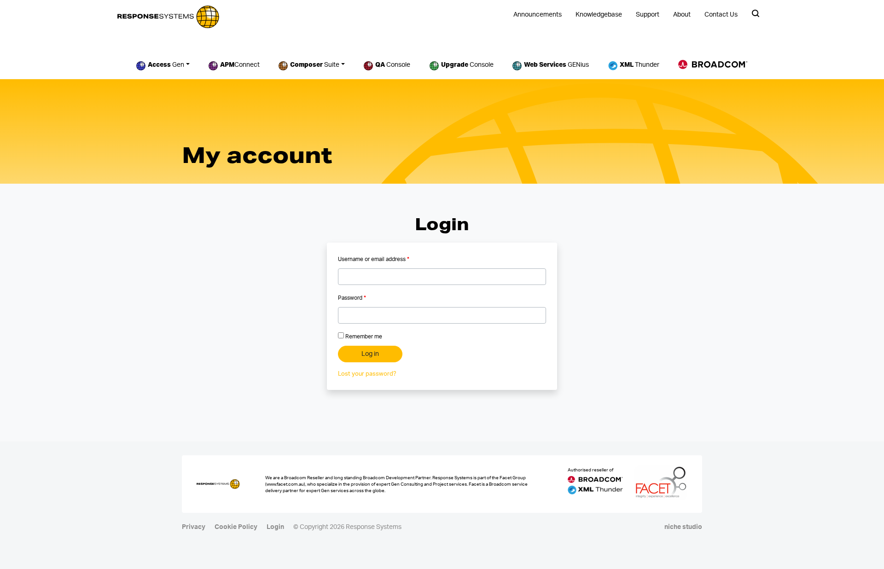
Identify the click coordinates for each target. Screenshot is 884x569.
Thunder (639, 65)
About (682, 15)
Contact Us (721, 15)
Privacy (193, 527)
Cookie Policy (236, 527)
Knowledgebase (599, 15)
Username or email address (373, 259)
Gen (166, 65)
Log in (370, 354)
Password (352, 298)
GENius (556, 65)
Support (647, 15)
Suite (314, 65)
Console (392, 65)
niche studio (683, 527)
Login (275, 527)
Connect (240, 65)
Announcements (537, 15)
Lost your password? (367, 374)
